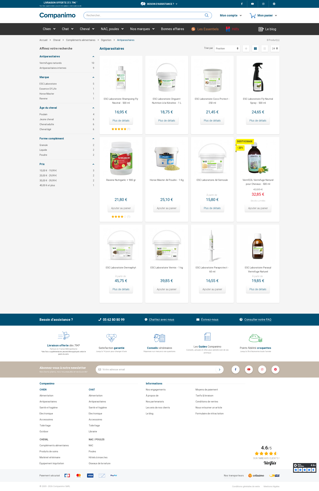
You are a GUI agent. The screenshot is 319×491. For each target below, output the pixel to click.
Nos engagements (156, 389)
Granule (67, 145)
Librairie (93, 431)
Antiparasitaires (48, 401)
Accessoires (46, 419)
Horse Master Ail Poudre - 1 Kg (167, 180)
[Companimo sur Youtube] (252, 4)
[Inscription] (220, 369)
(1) (128, 129)
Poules (92, 451)
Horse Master (67, 93)
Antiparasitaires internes (67, 68)
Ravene (67, 98)
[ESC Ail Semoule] (212, 158)
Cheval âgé (67, 129)
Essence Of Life (67, 88)
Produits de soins (49, 451)
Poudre (67, 155)
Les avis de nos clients (158, 407)
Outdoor (44, 431)
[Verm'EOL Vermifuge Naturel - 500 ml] (258, 158)
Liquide (67, 150)
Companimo (47, 383)
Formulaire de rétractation (210, 413)
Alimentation (46, 395)
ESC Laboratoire (67, 83)
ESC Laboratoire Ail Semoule (212, 180)
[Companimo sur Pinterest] (274, 4)
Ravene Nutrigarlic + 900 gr (121, 180)
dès (60, 2)
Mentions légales (271, 486)
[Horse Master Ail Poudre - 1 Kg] (167, 158)
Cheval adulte (67, 124)
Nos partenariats (155, 401)
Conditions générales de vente (246, 486)
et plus (67, 185)
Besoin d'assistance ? (160, 4)
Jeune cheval (67, 119)
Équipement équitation (52, 463)
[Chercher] (208, 15)
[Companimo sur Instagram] (263, 4)
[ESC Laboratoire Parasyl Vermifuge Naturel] (258, 246)
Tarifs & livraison (204, 395)
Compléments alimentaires (54, 445)
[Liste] (264, 48)
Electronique (46, 413)
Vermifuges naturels (67, 63)
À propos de (152, 395)
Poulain (67, 114)
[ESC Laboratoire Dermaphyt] (121, 246)
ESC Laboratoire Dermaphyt (121, 267)
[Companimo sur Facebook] (241, 4)
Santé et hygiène (49, 407)
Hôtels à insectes (98, 457)
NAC (91, 445)
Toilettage (45, 425)
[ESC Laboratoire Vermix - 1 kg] (167, 246)
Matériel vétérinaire (50, 457)
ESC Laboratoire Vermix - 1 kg (167, 267)
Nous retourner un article (209, 407)
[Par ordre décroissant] (246, 48)
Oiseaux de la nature (99, 463)
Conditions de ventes (207, 401)
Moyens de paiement (207, 389)
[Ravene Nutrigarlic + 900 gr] (121, 158)
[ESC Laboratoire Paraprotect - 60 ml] (212, 246)
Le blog (149, 413)
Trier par (208, 48)
